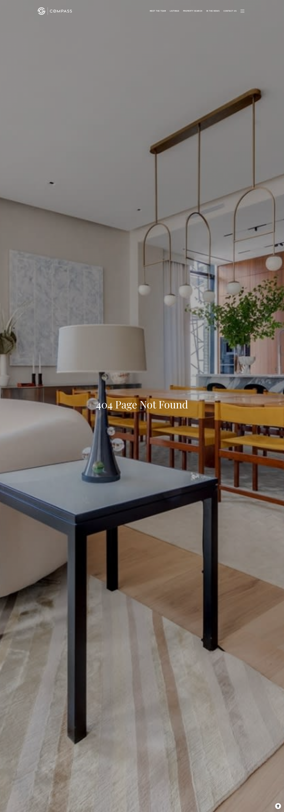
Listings (174, 11)
